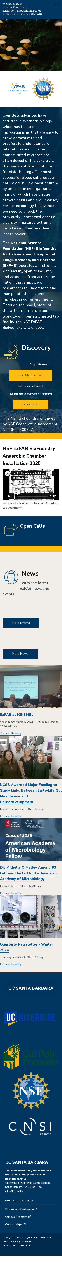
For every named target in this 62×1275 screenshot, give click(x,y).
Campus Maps (13, 1224)
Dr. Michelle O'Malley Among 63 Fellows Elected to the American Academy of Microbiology (28, 873)
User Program (30, 404)
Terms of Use (9, 1245)
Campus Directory (16, 1217)
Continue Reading (10, 733)
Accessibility (25, 1245)
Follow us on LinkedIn (31, 386)
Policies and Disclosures (19, 1209)
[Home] (22, 14)
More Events (21, 623)
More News (20, 654)
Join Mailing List (30, 375)
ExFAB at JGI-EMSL (16, 714)
